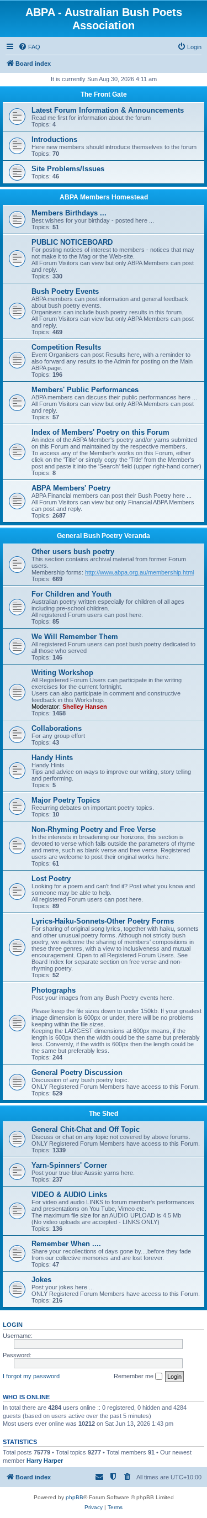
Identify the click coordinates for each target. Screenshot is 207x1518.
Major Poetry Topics (65, 800)
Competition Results (66, 347)
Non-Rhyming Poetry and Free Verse (93, 829)
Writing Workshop (62, 672)
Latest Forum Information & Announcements (107, 110)
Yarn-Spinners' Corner (69, 1165)
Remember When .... (66, 1244)
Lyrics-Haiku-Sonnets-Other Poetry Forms (102, 921)
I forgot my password (31, 1376)
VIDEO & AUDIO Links (69, 1194)
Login (13, 1324)
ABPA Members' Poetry (70, 488)
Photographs (53, 990)
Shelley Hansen (84, 706)
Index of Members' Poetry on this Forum (100, 432)
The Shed (103, 1114)
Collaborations (56, 728)
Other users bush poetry (72, 551)
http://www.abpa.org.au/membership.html (139, 572)
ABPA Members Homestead (104, 197)
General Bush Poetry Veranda (103, 536)
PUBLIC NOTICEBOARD (72, 242)
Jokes (41, 1279)
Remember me (134, 1376)
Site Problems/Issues (67, 169)
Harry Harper (44, 1460)
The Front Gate (104, 94)
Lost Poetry (51, 878)
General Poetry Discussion (77, 1072)
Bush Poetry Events (65, 291)
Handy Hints (52, 757)
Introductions (54, 139)
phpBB (74, 1497)
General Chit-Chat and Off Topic (85, 1129)
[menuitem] (29, 47)
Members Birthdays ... (69, 213)
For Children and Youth (71, 594)
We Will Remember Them (74, 636)
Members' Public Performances (85, 390)
